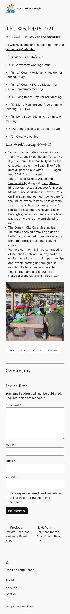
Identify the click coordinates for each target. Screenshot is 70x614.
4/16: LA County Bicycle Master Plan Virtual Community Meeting (32, 87)
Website (11, 477)
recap (23, 350)
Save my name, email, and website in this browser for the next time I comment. (35, 498)
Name (11, 444)
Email (10, 460)
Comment (13, 405)
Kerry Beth (34, 36)
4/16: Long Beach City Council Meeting (35, 97)
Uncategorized (51, 36)
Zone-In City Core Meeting (32, 227)
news (11, 350)
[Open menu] (62, 8)
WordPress (28, 606)
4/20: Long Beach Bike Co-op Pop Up (34, 128)
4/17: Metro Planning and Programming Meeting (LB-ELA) (34, 107)
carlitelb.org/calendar (20, 49)
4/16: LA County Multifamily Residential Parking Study (34, 75)
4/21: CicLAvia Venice (23, 136)
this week (53, 350)
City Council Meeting (28, 156)
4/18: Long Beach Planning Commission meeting (34, 119)
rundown (37, 350)
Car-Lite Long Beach (29, 8)
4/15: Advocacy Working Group (30, 65)
